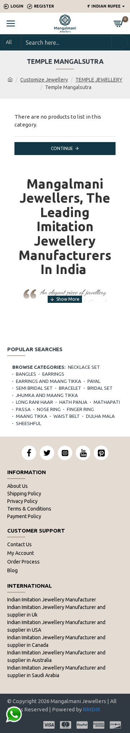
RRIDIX (91, 709)
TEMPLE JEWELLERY (98, 80)
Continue (62, 148)
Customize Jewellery (44, 80)
